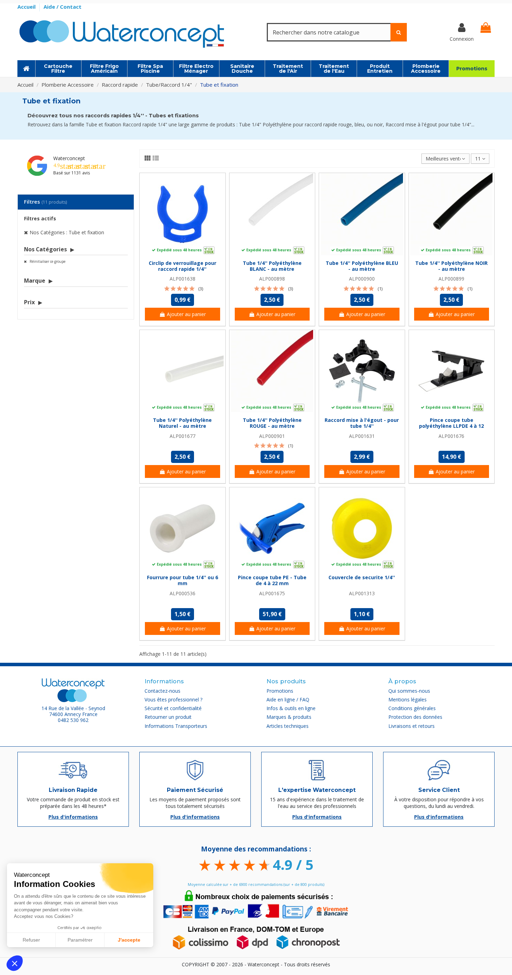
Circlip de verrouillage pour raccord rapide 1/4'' (182, 266)
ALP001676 (451, 436)
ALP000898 (272, 278)
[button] (14, 963)
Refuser (31, 940)
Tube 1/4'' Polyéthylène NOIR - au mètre (451, 266)
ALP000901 (272, 436)
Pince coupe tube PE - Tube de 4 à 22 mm (272, 580)
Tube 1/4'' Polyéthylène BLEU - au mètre (362, 266)
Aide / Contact (63, 6)
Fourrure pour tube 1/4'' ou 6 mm (182, 580)
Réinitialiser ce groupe (47, 261)
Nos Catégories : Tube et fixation (67, 232)
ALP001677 (182, 436)
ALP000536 (182, 593)
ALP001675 (272, 593)
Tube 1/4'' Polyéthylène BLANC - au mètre (272, 266)
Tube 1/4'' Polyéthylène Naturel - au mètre (182, 423)
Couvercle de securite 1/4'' (361, 577)
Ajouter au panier (186, 314)
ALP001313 (362, 593)
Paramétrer (80, 940)
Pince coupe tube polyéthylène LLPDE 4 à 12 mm (451, 426)
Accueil (27, 6)
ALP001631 (362, 436)
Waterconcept (69, 158)
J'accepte (129, 940)
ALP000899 (451, 278)
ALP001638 (182, 278)
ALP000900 (362, 278)
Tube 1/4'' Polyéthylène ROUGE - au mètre (272, 423)
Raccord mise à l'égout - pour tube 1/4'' (362, 423)
